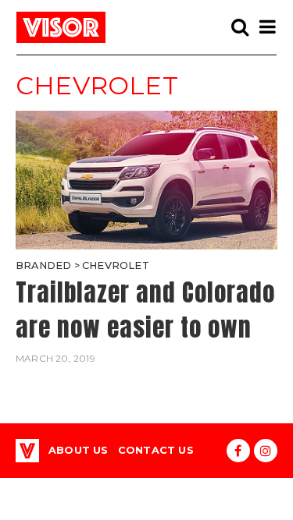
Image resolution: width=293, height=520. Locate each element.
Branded (43, 265)
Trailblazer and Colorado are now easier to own (145, 309)
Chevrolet (115, 265)
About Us (78, 450)
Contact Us (156, 450)
